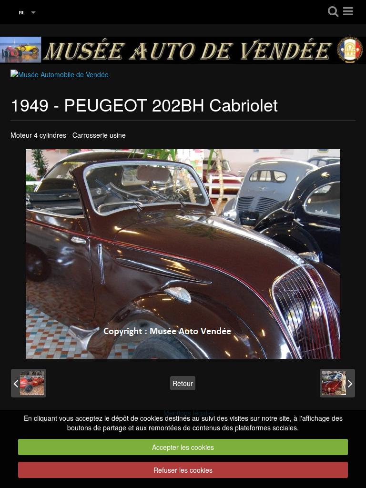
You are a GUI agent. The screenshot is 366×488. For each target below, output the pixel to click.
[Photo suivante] (337, 383)
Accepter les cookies (183, 447)
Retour (183, 383)
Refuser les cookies (183, 470)
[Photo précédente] (28, 383)
